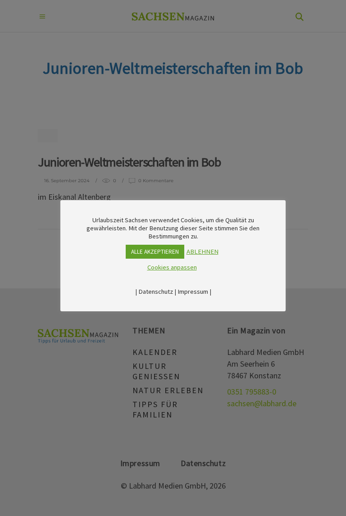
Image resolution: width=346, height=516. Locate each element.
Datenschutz (155, 291)
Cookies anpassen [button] (172, 267)
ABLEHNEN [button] (203, 251)
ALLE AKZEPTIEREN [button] (155, 252)
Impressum (193, 291)
